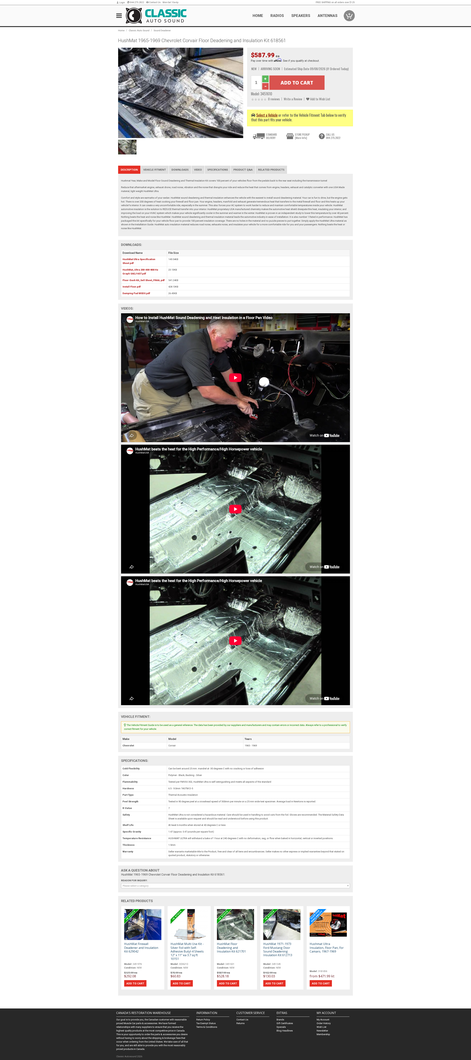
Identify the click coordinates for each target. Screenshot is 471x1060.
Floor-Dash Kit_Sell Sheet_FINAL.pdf (144, 280)
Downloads (180, 169)
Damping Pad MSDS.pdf (136, 293)
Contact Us (155, 2)
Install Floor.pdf (132, 286)
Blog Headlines (285, 1030)
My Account (323, 1019)
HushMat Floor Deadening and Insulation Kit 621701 (231, 947)
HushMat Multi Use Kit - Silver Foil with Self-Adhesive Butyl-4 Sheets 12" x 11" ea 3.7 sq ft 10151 (187, 951)
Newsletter (322, 1030)
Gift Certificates (285, 1023)
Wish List (321, 1027)
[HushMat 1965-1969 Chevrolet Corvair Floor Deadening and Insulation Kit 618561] (180, 92)
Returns (240, 1023)
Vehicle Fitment (154, 169)
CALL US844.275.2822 (333, 136)
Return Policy (203, 1019)
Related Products (271, 169)
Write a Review (293, 98)
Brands (280, 1019)
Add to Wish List (319, 98)
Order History (324, 1023)
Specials (281, 1027)
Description (129, 169)
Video (198, 169)
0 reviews (274, 98)
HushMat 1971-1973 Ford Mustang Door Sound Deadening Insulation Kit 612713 (277, 949)
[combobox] (235, 885)
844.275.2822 (137, 2)
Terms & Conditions (206, 1027)
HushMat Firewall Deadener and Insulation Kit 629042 (141, 947)
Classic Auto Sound (139, 30)
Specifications (217, 169)
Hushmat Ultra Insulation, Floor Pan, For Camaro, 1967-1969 (327, 947)
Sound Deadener (162, 30)
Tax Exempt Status (206, 1023)
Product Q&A (243, 169)
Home (258, 15)
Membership (323, 1034)
